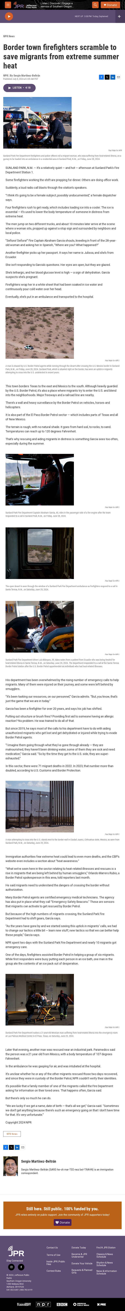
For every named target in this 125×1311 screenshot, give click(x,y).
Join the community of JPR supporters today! (84, 1214)
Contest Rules (54, 1271)
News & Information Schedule (107, 1272)
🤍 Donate (62, 1222)
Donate (112, 5)
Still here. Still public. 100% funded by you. (62, 1208)
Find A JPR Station (106, 1247)
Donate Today (79, 1247)
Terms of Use (53, 1255)
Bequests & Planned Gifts (82, 1271)
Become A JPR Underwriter (79, 1255)
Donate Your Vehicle (82, 1263)
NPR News (9, 36)
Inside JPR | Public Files (56, 1262)
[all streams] (120, 16)
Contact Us (52, 1247)
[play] (9, 16)
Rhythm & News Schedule (105, 1264)
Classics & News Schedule (105, 1255)
